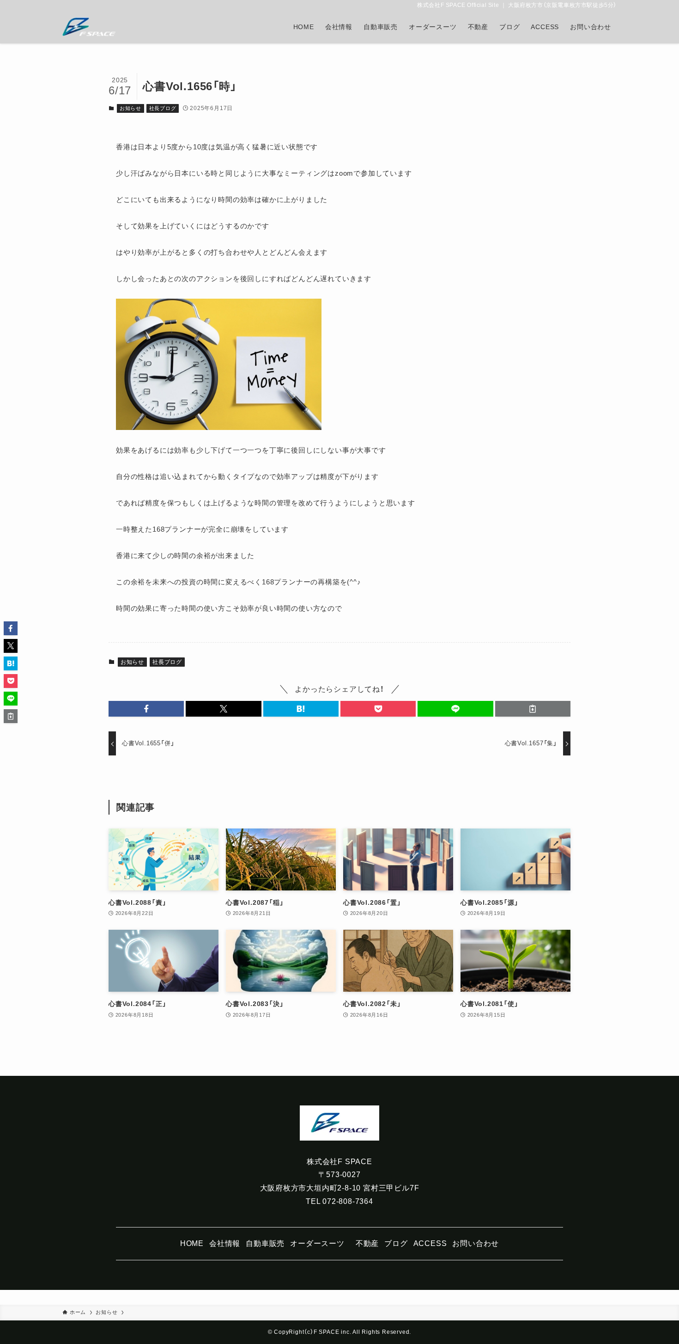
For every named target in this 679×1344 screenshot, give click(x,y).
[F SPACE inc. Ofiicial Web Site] (88, 27)
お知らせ (130, 108)
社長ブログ (162, 108)
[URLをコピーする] (532, 709)
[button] (146, 709)
